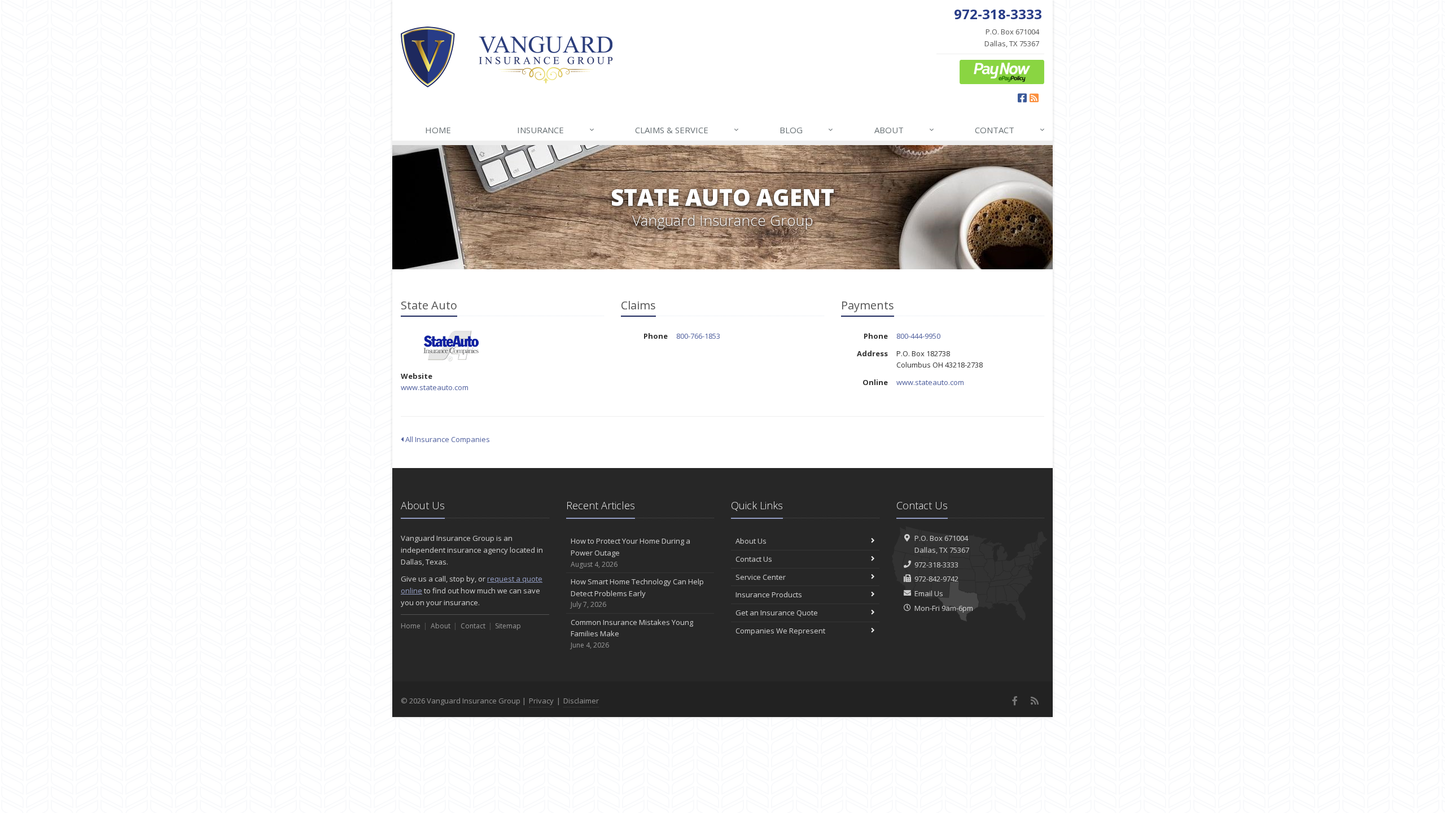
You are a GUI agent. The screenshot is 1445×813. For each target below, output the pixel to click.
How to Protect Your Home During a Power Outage (630, 552)
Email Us (928, 593)
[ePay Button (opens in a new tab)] (1002, 71)
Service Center (760, 577)
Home (438, 130)
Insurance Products (768, 594)
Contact (1010, 130)
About (904, 130)
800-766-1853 (698, 336)
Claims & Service (687, 130)
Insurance (555, 130)
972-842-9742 (936, 579)
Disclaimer (581, 701)
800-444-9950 (918, 336)
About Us (751, 541)
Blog (806, 130)
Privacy (541, 701)
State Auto (451, 345)
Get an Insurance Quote (776, 612)
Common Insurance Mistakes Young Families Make (632, 633)
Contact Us (753, 559)
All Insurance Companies (447, 439)
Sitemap (508, 626)
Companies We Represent (780, 631)
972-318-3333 (936, 565)
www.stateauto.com (434, 387)
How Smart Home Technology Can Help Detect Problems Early (637, 593)
